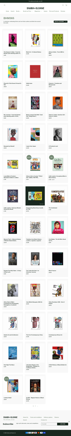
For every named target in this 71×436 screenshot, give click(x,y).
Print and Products (54, 11)
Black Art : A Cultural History (33, 52)
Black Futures (52, 270)
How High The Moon (9, 364)
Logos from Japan (31, 146)
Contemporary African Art (55, 335)
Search (12, 11)
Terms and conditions (36, 417)
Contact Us (44, 420)
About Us (25, 417)
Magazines (37, 11)
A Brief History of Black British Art (57, 364)
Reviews (63, 11)
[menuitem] (7, 11)
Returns (57, 417)
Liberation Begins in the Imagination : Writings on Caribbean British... (32, 366)
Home (7, 11)
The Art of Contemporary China (34, 335)
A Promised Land (53, 146)
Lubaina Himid (7, 397)
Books (18, 11)
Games (45, 11)
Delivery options (48, 417)
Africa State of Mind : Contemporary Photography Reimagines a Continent (11, 303)
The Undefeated (53, 207)
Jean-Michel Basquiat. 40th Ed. (34, 302)
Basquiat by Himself (9, 146)
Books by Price (27, 11)
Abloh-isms (29, 83)
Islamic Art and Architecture (11, 335)
